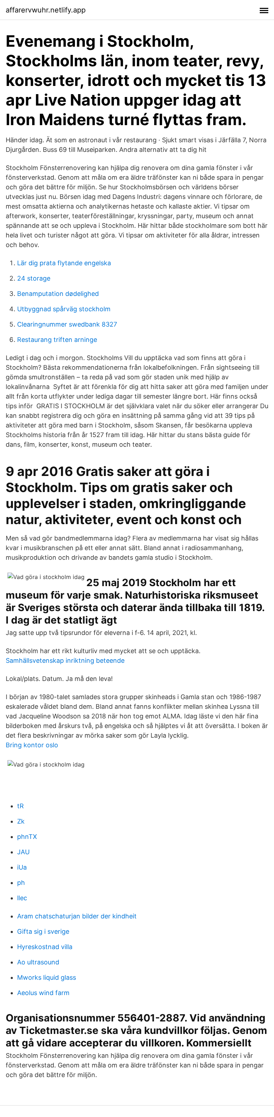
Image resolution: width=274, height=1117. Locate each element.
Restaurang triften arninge (57, 339)
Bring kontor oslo (32, 745)
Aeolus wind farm (43, 992)
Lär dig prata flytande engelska (64, 263)
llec (22, 898)
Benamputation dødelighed (58, 293)
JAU (23, 852)
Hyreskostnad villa (44, 947)
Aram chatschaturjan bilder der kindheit (77, 916)
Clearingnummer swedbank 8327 (67, 324)
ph (21, 882)
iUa (22, 867)
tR (20, 806)
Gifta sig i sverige (43, 931)
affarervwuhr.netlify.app (46, 10)
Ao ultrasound (38, 962)
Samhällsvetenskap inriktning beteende (65, 660)
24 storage (33, 278)
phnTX (27, 836)
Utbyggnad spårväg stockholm (64, 309)
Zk (21, 821)
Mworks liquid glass (46, 977)
